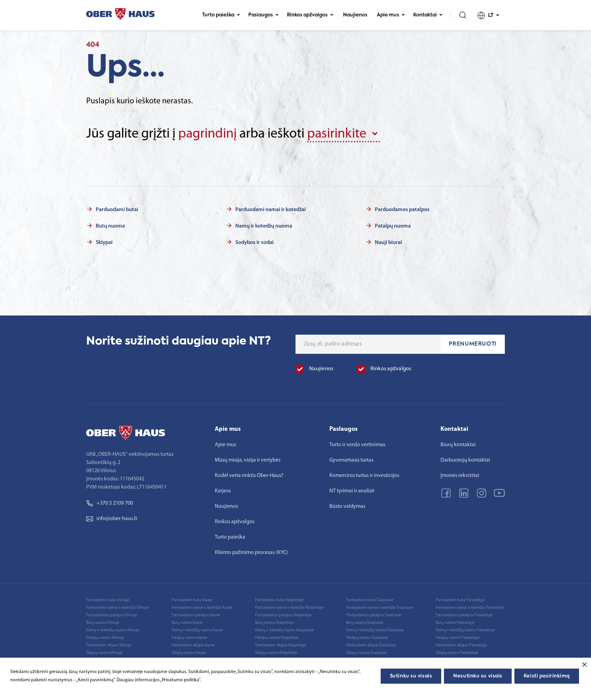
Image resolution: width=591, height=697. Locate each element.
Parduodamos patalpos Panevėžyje (464, 615)
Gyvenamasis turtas (351, 460)
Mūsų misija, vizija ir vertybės (247, 460)
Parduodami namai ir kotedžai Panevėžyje (470, 608)
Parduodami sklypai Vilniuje (109, 645)
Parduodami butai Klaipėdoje (279, 600)
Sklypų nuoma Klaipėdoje (276, 653)
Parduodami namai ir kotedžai (270, 209)
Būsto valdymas (347, 506)
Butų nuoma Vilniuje (102, 623)
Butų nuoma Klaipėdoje (274, 623)
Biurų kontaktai (458, 445)
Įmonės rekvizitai (460, 475)
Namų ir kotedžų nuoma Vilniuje (113, 630)
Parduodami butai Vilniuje (107, 600)
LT (491, 15)
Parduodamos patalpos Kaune (196, 615)
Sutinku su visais (411, 676)
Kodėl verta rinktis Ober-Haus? (249, 475)
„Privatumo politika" (180, 680)
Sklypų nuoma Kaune (189, 653)
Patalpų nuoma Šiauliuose (367, 638)
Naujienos (355, 15)
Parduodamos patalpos (402, 209)
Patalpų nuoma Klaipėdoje (277, 638)
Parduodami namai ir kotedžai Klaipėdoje (289, 608)
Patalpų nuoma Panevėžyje (458, 638)
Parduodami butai (117, 209)
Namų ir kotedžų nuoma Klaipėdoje (284, 630)
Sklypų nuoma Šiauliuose (366, 653)
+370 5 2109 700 (114, 503)
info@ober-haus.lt (116, 518)
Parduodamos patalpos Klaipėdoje (283, 615)
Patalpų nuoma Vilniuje (105, 638)
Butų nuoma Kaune (187, 623)
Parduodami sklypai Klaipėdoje (280, 645)
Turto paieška (218, 15)
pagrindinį (207, 134)
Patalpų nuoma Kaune (189, 638)
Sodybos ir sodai (254, 242)
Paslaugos (260, 15)
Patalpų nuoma (393, 226)
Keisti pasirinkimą (547, 676)
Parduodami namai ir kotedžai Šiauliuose (379, 608)
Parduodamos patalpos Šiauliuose (373, 615)
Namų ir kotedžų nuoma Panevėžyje (465, 630)
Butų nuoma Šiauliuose (364, 623)
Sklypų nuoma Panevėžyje (457, 653)
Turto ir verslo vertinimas (357, 445)
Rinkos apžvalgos (307, 15)
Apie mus (388, 15)
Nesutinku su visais (477, 676)
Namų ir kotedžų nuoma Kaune (197, 630)
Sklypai (104, 242)
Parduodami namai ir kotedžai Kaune (202, 608)
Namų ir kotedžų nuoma (263, 226)
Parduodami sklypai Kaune (193, 645)
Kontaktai (425, 15)
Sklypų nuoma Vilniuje (104, 653)
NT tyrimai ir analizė (352, 491)
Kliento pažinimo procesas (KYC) (251, 552)
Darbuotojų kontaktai (465, 460)
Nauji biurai (388, 242)
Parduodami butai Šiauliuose (369, 600)
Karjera (223, 491)
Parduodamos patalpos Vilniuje (111, 615)
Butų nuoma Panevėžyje (455, 623)
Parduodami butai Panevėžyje (460, 600)
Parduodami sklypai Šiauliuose (371, 645)
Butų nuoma (110, 226)
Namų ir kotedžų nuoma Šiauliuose (375, 630)
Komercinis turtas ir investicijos (364, 475)
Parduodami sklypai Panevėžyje (461, 645)
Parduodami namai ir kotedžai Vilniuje (117, 608)
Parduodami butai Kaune (192, 600)
